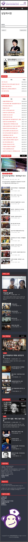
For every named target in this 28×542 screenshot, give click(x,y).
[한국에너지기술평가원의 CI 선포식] (5, 201)
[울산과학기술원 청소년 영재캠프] (6, 366)
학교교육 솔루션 (14, 311)
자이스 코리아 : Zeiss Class (16, 195)
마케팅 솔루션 (14, 304)
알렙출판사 (3, 503)
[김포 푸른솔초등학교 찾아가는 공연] (6, 387)
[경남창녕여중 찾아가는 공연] (6, 380)
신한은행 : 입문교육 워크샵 (16, 216)
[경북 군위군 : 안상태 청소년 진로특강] (6, 373)
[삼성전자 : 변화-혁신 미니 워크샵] (5, 208)
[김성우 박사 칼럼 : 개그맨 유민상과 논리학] (6, 452)
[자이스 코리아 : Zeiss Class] (5, 194)
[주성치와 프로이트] (6, 438)
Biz (3, 173)
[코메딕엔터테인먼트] (2, 8)
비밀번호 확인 (23, 30)
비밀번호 (3, 24)
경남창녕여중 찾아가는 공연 (17, 381)
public (10, 173)
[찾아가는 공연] (6, 317)
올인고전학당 (4, 498)
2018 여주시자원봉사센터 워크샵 (17, 230)
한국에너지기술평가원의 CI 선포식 (18, 202)
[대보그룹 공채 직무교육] (5, 223)
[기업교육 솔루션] (14, 276)
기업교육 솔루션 (8, 293)
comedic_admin (14, 179)
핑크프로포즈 (4, 504)
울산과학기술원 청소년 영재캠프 (17, 367)
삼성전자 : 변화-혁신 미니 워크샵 (17, 209)
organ (7, 173)
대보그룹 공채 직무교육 (15, 223)
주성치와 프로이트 (15, 438)
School (5, 353)
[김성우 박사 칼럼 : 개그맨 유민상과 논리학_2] (6, 445)
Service (5, 290)
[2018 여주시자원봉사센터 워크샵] (5, 230)
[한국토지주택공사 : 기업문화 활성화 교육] (5, 187)
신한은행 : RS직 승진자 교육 (16, 245)
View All (23, 155)
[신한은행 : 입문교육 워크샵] (5, 216)
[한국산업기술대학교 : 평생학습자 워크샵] (14, 158)
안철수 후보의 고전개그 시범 (17, 431)
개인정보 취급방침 (5, 475)
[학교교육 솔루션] (6, 310)
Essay (5, 416)
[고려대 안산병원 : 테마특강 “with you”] (5, 258)
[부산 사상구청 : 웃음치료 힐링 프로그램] (5, 251)
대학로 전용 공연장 (15, 325)
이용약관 (3, 477)
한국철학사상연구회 (5, 502)
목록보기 (4, 30)
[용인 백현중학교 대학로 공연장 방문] (14, 339)
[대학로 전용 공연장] (6, 324)
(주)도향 (3, 499)
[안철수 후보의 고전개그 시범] (6, 431)
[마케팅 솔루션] (6, 303)
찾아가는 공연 (14, 318)
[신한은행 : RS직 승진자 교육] (5, 244)
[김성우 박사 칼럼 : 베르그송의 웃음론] (14, 402)
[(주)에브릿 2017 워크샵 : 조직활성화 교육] (5, 237)
